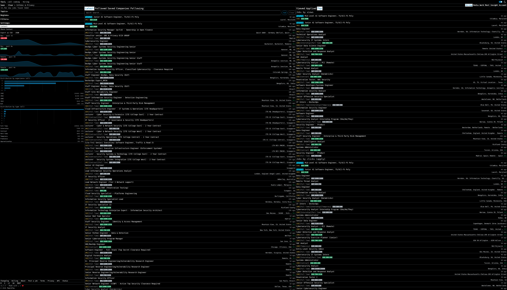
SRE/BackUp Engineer (95, 244)
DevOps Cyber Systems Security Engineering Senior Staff (113, 58)
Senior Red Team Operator (97, 216)
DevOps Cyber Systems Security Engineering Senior (110, 47)
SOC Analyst (302, 57)
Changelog (5, 281)
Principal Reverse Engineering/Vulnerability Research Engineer (117, 267)
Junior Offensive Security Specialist (315, 96)
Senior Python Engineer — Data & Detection (106, 233)
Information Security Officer (100, 278)
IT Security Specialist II (98, 205)
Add (284, 13)
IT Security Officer (95, 177)
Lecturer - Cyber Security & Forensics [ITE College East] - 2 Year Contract (124, 114)
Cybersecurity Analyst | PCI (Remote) (315, 63)
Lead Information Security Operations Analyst (108, 171)
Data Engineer (303, 29)
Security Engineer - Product (310, 125)
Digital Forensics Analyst (98, 255)
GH (13, 283)
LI (9, 283)
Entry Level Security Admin (310, 249)
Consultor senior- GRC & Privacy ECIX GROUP (107, 35)
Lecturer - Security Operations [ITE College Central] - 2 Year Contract (122, 137)
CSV (11, 33)
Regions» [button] (5, 15)
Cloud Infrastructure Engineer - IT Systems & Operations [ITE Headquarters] (124, 109)
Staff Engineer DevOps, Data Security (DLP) (107, 75)
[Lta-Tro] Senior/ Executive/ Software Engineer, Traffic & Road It (119, 143)
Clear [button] (11, 5)
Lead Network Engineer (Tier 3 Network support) (109, 182)
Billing (15, 281)
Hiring (469, 5)
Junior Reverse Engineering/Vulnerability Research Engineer (115, 272)
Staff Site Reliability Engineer (101, 92)
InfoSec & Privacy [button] (25, 5)
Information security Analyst (311, 91)
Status (65, 281)
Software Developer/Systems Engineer (314, 85)
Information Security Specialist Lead (104, 199)
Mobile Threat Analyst (307, 68)
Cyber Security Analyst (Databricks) (314, 74)
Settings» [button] (5, 23)
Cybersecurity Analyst (307, 266)
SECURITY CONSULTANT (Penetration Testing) (106, 188)
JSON (17, 33)
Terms (42, 281)
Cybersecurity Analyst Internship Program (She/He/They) (324, 119)
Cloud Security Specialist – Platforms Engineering (111, 193)
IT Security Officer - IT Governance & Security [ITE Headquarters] (119, 120)
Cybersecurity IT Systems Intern (312, 40)
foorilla (10, 288)
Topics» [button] (4, 11)
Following (137, 8)
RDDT (19, 283)
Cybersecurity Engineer (96, 41)
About (23, 281)
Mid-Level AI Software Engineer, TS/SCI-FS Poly (113, 24)
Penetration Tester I (306, 277)
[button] (42, 26)
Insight (494, 5)
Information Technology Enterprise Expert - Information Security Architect (123, 210)
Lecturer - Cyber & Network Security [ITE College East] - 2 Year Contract (123, 126)
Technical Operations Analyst (311, 34)
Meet (487, 5)
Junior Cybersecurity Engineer (311, 288)
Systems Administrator (307, 147)
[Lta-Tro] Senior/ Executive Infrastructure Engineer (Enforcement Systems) (123, 148)
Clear (291, 13)
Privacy (51, 281)
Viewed (300, 8)
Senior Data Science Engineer (311, 46)
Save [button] (3, 5)
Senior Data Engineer (306, 221)
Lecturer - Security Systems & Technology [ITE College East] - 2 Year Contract (125, 154)
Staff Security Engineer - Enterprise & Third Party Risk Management (120, 103)
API (58, 281)
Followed (101, 8)
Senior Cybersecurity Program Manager (104, 239)
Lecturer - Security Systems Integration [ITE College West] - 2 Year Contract (125, 159)
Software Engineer (305, 113)
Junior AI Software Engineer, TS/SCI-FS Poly (112, 17)
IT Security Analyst (95, 227)
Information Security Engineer (311, 108)
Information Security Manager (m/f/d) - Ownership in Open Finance (119, 30)
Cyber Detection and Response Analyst (315, 51)
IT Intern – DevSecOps (307, 102)
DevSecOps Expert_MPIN (96, 80)
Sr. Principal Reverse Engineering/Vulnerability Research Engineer (119, 261)
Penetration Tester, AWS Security (313, 80)
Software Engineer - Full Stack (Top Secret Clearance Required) (118, 250)
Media (475, 5)
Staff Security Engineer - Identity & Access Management (113, 222)
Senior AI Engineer (94, 165)
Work (482, 5)
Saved (111, 8)
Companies (122, 8)
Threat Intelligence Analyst (310, 142)
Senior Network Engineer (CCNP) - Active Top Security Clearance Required (122, 284)
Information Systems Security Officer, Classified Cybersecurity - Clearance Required (129, 69)
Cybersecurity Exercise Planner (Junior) (316, 238)
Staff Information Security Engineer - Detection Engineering (116, 98)
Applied (311, 8)
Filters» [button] (5, 19)
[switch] (500, 2)
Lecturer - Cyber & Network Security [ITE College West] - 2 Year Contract (123, 131)
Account (502, 5)
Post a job (32, 281)
